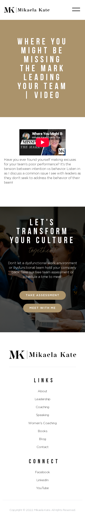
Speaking (42, 415)
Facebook (42, 472)
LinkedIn (42, 480)
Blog (42, 439)
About (42, 391)
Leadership (42, 399)
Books (42, 431)
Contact (43, 447)
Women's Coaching (42, 423)
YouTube (42, 488)
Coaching (42, 407)
